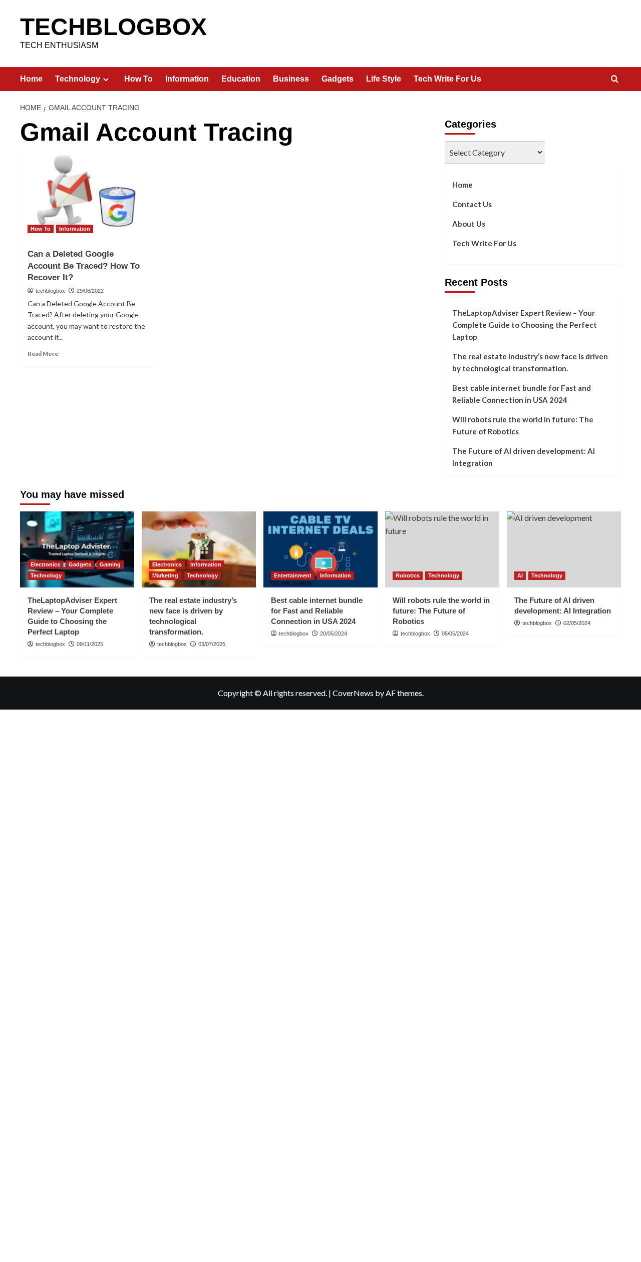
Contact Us (472, 204)
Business (291, 79)
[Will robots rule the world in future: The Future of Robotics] (442, 549)
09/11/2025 (90, 644)
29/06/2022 (90, 291)
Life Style (383, 79)
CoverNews (353, 693)
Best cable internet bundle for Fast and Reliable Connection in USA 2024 (521, 393)
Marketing (165, 575)
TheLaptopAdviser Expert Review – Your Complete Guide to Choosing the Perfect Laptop (524, 324)
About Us (468, 223)
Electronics (45, 564)
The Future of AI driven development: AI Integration (523, 456)
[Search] (614, 79)
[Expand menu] (106, 79)
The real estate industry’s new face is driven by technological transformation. (530, 362)
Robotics (408, 575)
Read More (43, 353)
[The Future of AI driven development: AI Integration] (564, 549)
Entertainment (292, 575)
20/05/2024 (333, 633)
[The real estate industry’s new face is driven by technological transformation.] (199, 549)
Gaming (110, 564)
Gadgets (338, 79)
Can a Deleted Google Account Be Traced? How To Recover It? (84, 266)
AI (520, 575)
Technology (77, 79)
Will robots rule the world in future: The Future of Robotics (522, 425)
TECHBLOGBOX (113, 27)
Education (240, 79)
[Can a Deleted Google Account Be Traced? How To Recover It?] (87, 195)
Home (31, 79)
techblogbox (50, 291)
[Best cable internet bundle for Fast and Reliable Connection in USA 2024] (320, 549)
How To (138, 79)
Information (187, 79)
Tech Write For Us (447, 79)
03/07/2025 (211, 644)
